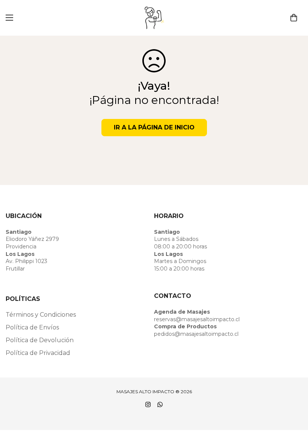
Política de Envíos (32, 327)
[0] (293, 17)
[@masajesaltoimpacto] (148, 404)
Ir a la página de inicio (154, 127)
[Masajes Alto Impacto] (154, 18)
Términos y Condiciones (41, 314)
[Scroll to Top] (293, 407)
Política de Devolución (40, 340)
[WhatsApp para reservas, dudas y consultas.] (160, 404)
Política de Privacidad (38, 352)
